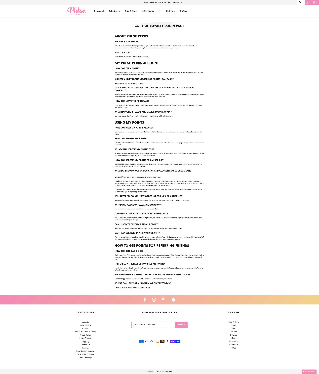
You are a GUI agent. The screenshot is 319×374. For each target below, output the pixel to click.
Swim (233, 325)
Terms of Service (85, 338)
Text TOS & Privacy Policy (85, 331)
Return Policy (85, 325)
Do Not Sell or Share (85, 354)
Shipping (85, 341)
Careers (85, 328)
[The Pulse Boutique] (76, 11)
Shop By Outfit (131, 11)
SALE (234, 348)
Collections (113, 11)
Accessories (233, 341)
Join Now (181, 324)
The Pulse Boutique (165, 371)
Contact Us (85, 344)
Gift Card (183, 11)
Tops (234, 328)
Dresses (234, 331)
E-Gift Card (233, 344)
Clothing (169, 11)
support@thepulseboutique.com (170, 239)
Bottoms (233, 335)
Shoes (233, 338)
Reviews (85, 348)
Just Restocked (148, 11)
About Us (85, 322)
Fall (160, 11)
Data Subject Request (85, 351)
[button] (309, 372)
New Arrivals (99, 11)
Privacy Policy (85, 335)
